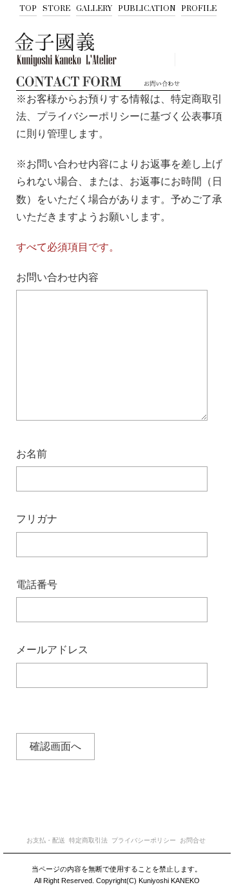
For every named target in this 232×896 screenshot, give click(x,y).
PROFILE (199, 9)
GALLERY (94, 9)
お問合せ (193, 840)
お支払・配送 (45, 840)
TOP (28, 9)
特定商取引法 (88, 840)
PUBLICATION (146, 9)
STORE (56, 9)
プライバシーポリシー (143, 840)
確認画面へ (55, 746)
